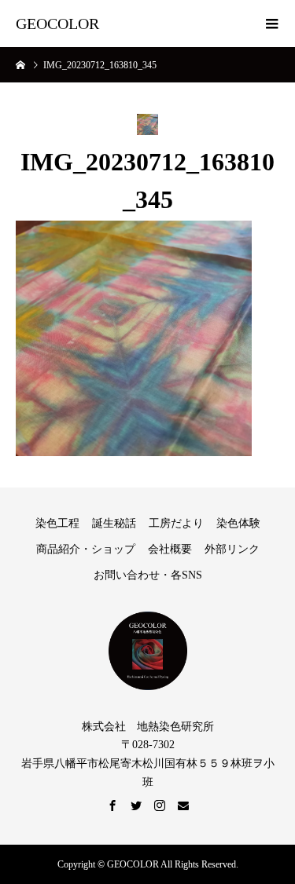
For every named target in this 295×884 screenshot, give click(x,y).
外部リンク (232, 549)
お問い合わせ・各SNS (148, 575)
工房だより (176, 523)
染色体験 (238, 523)
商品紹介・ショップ (85, 549)
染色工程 (57, 523)
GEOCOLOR (57, 23)
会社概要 (170, 549)
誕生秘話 (114, 523)
